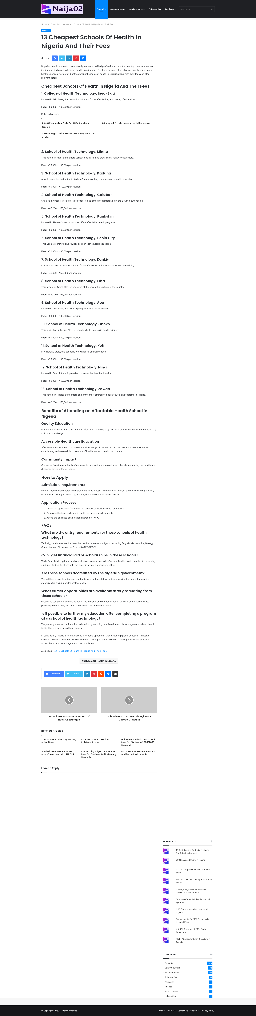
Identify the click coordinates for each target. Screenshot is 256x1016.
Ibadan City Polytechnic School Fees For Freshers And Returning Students (98, 754)
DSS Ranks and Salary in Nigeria (190, 860)
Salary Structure (117, 9)
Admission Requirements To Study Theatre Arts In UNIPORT (57, 753)
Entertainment (171, 991)
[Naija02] (62, 9)
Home (46, 24)
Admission (170, 9)
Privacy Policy (207, 1010)
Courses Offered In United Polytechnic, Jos (95, 741)
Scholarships (155, 9)
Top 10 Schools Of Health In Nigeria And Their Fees (80, 650)
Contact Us (183, 1010)
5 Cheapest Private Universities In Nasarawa (125, 123)
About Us (171, 1010)
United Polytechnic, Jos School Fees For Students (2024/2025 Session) (138, 742)
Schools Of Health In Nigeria (99, 660)
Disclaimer (194, 1010)
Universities (170, 996)
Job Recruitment (137, 9)
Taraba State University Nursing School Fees (58, 741)
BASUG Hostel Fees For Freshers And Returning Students (138, 753)
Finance (168, 987)
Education (101, 9)
